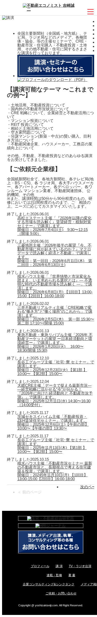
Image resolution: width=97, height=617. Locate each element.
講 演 (59, 566)
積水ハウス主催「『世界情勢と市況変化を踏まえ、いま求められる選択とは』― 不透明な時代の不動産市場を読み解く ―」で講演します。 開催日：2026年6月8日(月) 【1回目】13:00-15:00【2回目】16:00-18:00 (55, 286)
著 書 (71, 575)
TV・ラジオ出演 (80, 566)
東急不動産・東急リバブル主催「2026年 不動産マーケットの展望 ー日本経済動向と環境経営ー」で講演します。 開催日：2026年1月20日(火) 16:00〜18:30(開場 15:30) (55, 342)
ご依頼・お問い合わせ (61, 593)
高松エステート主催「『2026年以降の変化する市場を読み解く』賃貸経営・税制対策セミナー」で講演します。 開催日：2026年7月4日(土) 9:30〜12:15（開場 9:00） (54, 226)
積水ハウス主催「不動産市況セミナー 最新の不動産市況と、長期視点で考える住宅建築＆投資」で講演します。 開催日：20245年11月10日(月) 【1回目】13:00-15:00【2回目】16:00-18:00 (54, 471)
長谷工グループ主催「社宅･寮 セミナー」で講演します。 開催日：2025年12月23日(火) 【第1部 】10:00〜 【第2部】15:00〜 (55, 368)
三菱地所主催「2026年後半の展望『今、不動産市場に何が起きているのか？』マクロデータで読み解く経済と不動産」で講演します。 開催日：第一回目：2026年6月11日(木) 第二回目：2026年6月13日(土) (54, 255)
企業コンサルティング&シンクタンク (48, 584)
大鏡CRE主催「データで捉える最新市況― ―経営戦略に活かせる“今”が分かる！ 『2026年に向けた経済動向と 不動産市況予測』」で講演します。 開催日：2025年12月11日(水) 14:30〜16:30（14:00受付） (55, 395)
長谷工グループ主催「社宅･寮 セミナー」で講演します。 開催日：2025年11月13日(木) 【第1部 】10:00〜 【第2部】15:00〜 (55, 446)
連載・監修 (54, 575)
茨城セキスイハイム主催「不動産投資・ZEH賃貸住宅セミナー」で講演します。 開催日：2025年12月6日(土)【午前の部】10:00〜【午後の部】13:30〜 (53, 422)
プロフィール (40, 566)
